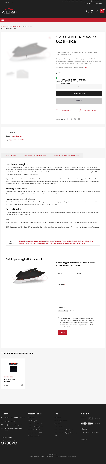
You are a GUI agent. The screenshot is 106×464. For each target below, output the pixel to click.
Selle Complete (33, 421)
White (65, 243)
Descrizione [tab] (11, 155)
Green (74, 241)
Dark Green (49, 241)
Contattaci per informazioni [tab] (66, 155)
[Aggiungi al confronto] (21, 365)
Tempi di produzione (61, 421)
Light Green (80, 241)
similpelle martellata (18, 140)
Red (31, 243)
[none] (7, 2)
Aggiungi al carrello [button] (21, 385)
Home (3, 26)
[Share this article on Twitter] (71, 119)
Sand (50, 243)
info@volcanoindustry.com (13, 425)
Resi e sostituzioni (60, 427)
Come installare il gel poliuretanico (65, 433)
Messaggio (61, 284)
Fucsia (64, 241)
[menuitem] (7, 2)
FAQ (85, 67)
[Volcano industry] (9, 13)
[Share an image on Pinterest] (75, 119)
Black (21, 241)
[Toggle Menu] (2, 20)
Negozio (8, 26)
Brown (36, 241)
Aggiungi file (61, 307)
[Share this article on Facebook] (67, 119)
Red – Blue (36, 243)
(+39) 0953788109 (96, 1)
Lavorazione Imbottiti (35, 433)
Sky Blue (59, 243)
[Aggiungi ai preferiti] (21, 362)
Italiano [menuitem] (7, 2)
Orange (21, 243)
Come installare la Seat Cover (63, 430)
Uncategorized (16, 26)
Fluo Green (57, 241)
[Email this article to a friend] (78, 119)
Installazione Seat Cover (35, 430)
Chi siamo (57, 418)
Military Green (89, 241)
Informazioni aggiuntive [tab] (35, 155)
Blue (24, 241)
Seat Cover (31, 418)
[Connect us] (3, 442)
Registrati (98, 3)
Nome (60, 273)
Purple (27, 243)
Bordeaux (30, 241)
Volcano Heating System (35, 427)
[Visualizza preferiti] (96, 11)
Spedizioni (57, 424)
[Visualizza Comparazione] (91, 11)
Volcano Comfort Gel (35, 424)
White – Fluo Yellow (73, 243)
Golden (69, 241)
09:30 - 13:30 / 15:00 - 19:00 (75, 1)
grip (10, 140)
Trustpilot (84, 440)
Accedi (91, 3)
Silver (54, 243)
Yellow (83, 243)
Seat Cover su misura (34, 436)
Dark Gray (42, 241)
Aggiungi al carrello (79, 93)
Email (79, 273)
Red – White (44, 243)
